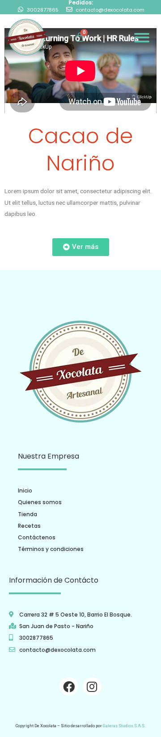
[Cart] (80, 37)
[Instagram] (92, 686)
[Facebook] (68, 686)
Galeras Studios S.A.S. (124, 726)
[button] (80, 247)
